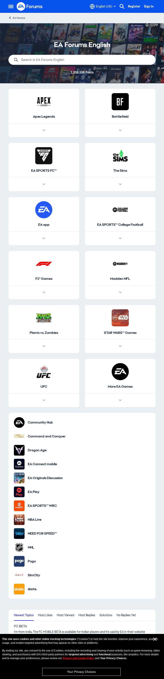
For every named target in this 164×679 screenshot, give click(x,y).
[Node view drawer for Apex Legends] (43, 130)
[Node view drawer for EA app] (43, 238)
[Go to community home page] (30, 6)
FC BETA (20, 626)
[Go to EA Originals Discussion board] (19, 478)
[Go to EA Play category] (19, 492)
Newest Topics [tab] (24, 615)
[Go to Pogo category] (19, 561)
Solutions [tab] (106, 615)
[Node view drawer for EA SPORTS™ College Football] (120, 238)
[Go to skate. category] (19, 589)
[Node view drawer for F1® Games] (43, 292)
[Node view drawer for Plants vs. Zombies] (43, 346)
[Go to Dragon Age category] (19, 450)
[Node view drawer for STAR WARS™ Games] (120, 346)
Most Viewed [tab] (65, 615)
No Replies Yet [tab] (126, 615)
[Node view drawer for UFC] (43, 400)
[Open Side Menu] (11, 6)
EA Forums (19, 18)
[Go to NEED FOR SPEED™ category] (19, 533)
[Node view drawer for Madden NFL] (120, 292)
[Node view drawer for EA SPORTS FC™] (43, 184)
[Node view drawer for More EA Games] (120, 400)
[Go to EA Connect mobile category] (19, 464)
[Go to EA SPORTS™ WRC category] (19, 505)
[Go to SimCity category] (19, 575)
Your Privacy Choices (81, 671)
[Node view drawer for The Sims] (120, 184)
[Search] (121, 6)
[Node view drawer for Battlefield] (120, 130)
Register (134, 6)
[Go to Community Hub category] (19, 422)
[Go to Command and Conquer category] (19, 436)
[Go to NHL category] (19, 547)
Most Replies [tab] (86, 615)
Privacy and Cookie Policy (78, 658)
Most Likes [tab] (45, 615)
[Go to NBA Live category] (19, 519)
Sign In (149, 6)
